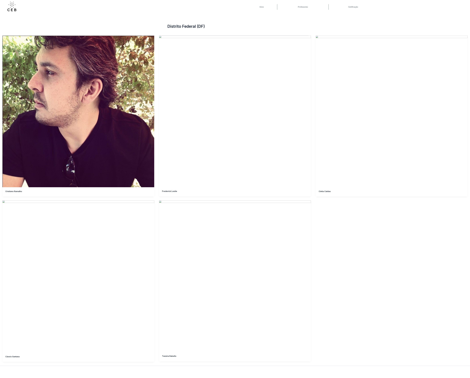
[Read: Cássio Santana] (78, 276)
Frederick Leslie (169, 191)
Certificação (353, 7)
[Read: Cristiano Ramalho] (78, 111)
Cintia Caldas (325, 191)
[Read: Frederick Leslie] (235, 111)
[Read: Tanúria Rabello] (235, 276)
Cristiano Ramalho (13, 191)
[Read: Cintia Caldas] (392, 111)
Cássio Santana (12, 356)
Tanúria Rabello (169, 356)
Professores (303, 7)
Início (262, 7)
